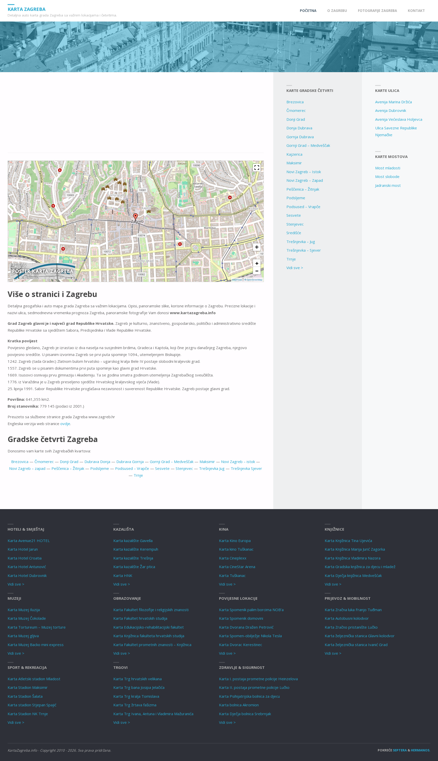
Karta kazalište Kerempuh (135, 549)
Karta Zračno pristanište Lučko (351, 627)
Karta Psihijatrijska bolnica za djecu (249, 696)
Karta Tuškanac (232, 575)
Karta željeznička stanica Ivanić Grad (356, 644)
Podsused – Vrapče (132, 468)
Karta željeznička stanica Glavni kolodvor (360, 635)
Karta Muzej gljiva (23, 635)
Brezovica (19, 461)
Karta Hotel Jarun (23, 549)
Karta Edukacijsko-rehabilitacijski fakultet (148, 627)
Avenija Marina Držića (393, 101)
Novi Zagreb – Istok (303, 171)
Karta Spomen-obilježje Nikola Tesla (250, 635)
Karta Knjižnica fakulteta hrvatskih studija (148, 635)
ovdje (65, 423)
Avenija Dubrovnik (390, 110)
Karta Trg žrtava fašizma (134, 704)
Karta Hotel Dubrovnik (27, 575)
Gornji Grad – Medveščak (171, 461)
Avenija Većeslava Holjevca (398, 119)
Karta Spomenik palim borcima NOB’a (251, 609)
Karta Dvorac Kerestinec (240, 644)
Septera (399, 750)
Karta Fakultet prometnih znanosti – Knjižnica (152, 644)
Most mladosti (387, 167)
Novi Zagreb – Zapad (304, 180)
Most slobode (387, 176)
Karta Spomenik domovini (241, 618)
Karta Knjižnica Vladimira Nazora (352, 557)
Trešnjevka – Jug (300, 241)
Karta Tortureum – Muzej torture (37, 627)
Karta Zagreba (26, 9)
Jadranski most (388, 185)
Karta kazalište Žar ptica (134, 566)
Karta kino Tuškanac (236, 549)
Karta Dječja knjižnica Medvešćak (353, 575)
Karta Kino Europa (235, 540)
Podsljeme (99, 468)
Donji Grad (69, 461)
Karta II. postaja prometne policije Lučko (254, 687)
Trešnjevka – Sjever (303, 250)
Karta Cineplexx (232, 557)
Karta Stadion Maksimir (28, 687)
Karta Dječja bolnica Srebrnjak (245, 713)
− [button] (257, 270)
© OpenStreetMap (253, 279)
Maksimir (207, 461)
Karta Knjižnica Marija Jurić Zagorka (355, 549)
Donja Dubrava (299, 127)
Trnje (138, 475)
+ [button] (257, 263)
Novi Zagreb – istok (238, 461)
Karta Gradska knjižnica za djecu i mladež (360, 566)
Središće (293, 232)
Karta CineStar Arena (237, 566)
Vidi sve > (294, 267)
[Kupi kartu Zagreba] (42, 271)
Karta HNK (122, 575)
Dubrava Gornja (130, 461)
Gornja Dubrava (300, 136)
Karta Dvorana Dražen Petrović (246, 627)
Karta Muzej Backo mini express (36, 644)
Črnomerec (44, 461)
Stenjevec (184, 468)
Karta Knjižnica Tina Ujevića (348, 540)
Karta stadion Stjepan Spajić (32, 704)
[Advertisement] (136, 115)
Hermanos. (420, 750)
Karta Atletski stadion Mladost (34, 678)
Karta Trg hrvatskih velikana (137, 678)
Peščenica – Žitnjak (67, 468)
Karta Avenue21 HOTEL (29, 540)
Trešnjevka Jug (212, 468)
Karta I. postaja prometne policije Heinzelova (258, 678)
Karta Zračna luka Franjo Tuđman (353, 609)
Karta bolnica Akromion (239, 704)
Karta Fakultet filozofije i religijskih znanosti (151, 609)
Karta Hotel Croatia (25, 557)
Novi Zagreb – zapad (27, 468)
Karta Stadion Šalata (25, 696)
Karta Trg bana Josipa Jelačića (139, 687)
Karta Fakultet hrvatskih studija (140, 618)
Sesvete (162, 468)
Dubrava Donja (97, 461)
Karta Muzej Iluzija (24, 609)
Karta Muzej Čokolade (27, 618)
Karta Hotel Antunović (27, 566)
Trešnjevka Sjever (246, 468)
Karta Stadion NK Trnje (28, 713)
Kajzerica (294, 154)
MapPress (237, 279)
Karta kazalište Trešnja (133, 557)
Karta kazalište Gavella (133, 540)
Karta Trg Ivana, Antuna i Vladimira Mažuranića (153, 713)
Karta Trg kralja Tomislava (136, 696)
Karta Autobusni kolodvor (347, 618)
